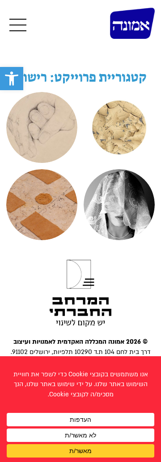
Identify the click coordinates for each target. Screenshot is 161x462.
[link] (11, 78)
